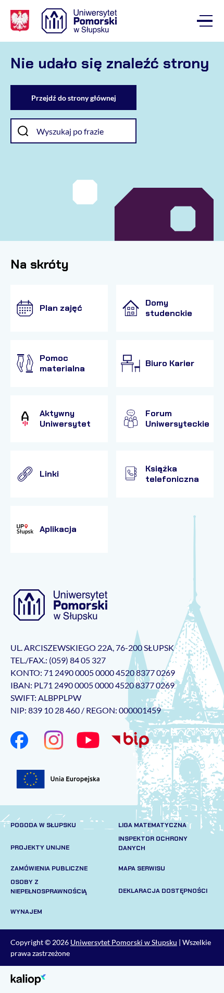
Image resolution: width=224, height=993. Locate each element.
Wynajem (26, 911)
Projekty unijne (39, 847)
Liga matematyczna (152, 825)
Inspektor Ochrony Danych (153, 843)
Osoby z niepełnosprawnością (48, 886)
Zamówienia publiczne (49, 868)
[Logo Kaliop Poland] (28, 978)
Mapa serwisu (141, 868)
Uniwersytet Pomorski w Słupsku (123, 942)
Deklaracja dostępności (162, 891)
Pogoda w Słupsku (43, 825)
